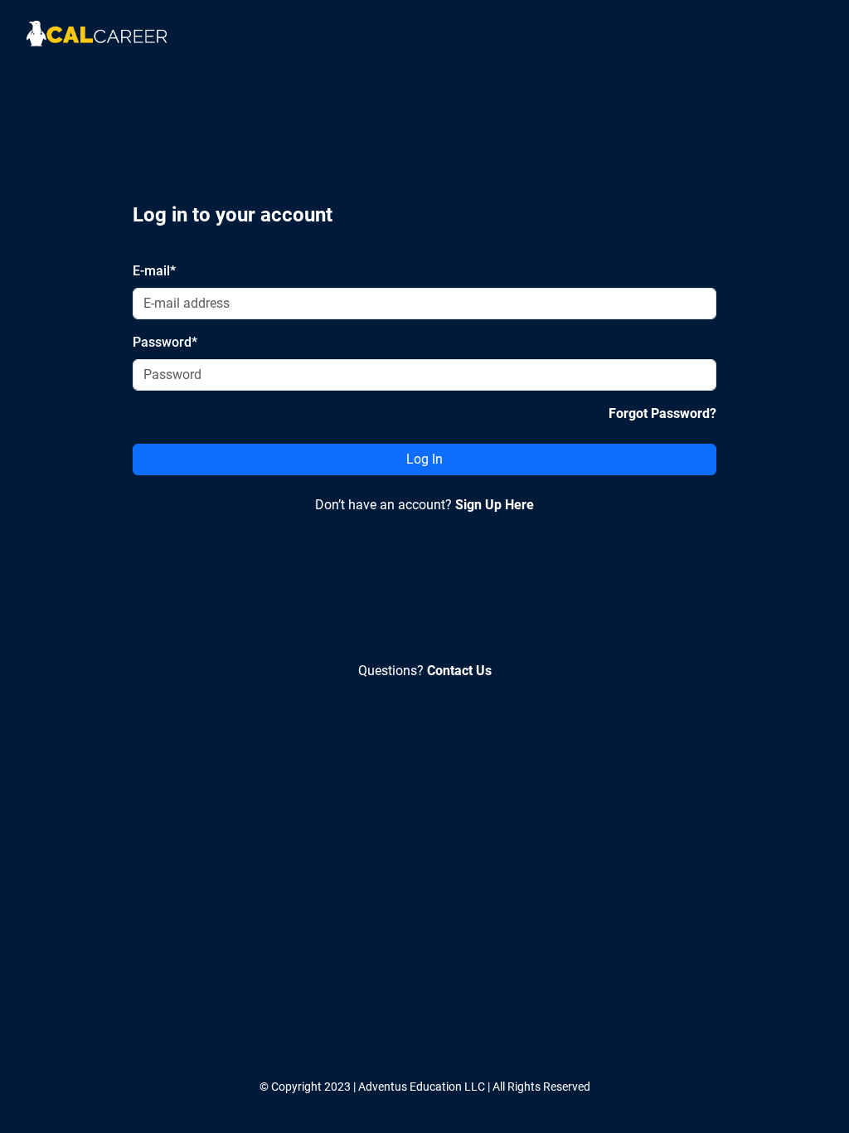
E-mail (154, 271)
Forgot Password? (662, 413)
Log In (424, 459)
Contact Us (459, 670)
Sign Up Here (494, 505)
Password (165, 342)
